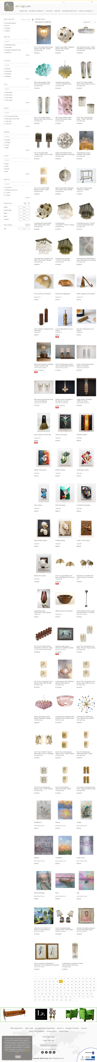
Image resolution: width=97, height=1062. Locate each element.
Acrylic (7, 145)
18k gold (7, 140)
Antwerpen (8, 74)
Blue (6, 171)
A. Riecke (7, 195)
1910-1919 (8, 124)
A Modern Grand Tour (11, 190)
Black (6, 166)
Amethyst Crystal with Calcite (13, 50)
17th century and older (11, 116)
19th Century (8, 92)
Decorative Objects (36, 11)
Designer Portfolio (69, 11)
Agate (7, 147)
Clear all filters (25, 19)
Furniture (23, 11)
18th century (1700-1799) (12, 119)
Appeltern (8, 76)
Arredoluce (8, 187)
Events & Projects (86, 11)
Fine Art (57, 11)
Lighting (49, 11)
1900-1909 (8, 121)
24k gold (7, 142)
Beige (7, 164)
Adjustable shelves (10, 45)
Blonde (7, 169)
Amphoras (8, 52)
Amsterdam (8, 71)
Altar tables (8, 47)
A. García (7, 192)
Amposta (7, 68)
